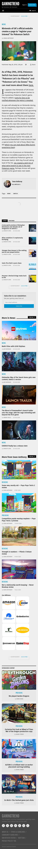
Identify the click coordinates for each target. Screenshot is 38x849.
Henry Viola (7, 417)
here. (31, 85)
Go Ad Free (24, 16)
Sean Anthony (9, 38)
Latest (5, 220)
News (4, 24)
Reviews (5, 482)
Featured (11, 220)
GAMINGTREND (11, 846)
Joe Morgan (7, 349)
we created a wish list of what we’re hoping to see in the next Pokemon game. (17, 165)
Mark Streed (20, 734)
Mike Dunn (20, 699)
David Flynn (7, 231)
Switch (15, 193)
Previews (5, 515)
